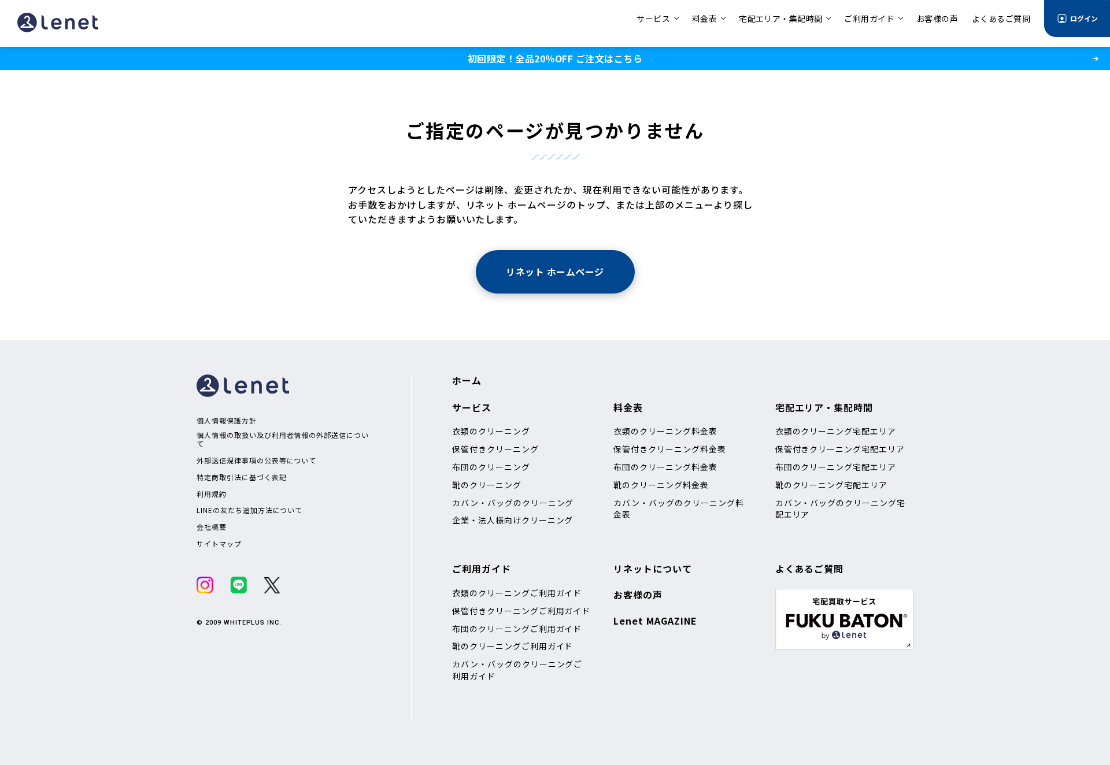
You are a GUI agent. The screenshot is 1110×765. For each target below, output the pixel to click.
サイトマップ (219, 543)
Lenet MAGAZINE (655, 620)
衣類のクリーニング (491, 431)
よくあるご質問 (809, 568)
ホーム (467, 380)
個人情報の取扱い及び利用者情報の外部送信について (283, 439)
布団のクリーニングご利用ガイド (517, 628)
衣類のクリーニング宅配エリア (835, 431)
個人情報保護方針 (227, 420)
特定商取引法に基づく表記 (242, 477)
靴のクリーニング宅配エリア (831, 485)
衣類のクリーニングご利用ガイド (517, 593)
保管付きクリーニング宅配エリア (840, 449)
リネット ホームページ (555, 271)
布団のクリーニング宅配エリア (835, 467)
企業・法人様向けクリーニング (512, 520)
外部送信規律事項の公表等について (256, 460)
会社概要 (212, 527)
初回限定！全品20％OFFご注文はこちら (555, 58)
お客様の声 (638, 594)
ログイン (1084, 18)
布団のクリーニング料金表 (665, 467)
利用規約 (212, 494)
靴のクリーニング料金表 (661, 485)
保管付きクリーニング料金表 (669, 449)
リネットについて (652, 568)
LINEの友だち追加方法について (249, 510)
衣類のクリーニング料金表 (665, 431)
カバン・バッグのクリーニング (513, 502)
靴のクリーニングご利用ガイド (512, 646)
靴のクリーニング (486, 485)
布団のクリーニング (491, 467)
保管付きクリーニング (495, 449)
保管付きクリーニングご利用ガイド (521, 611)
